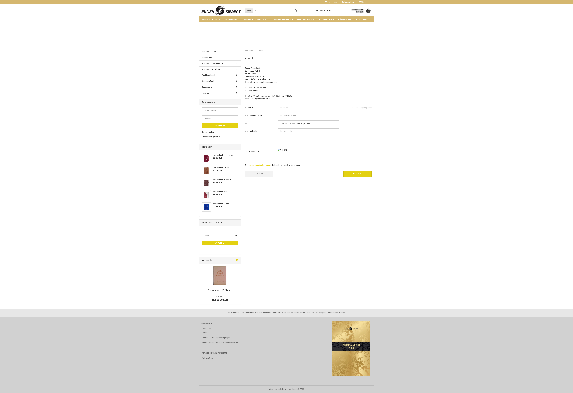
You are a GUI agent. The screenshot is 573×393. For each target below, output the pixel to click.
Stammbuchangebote (282, 19)
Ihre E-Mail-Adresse (253, 115)
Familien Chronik (305, 19)
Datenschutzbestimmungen (260, 165)
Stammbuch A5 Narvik (220, 290)
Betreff (248, 123)
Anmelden (220, 126)
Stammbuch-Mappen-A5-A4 (254, 19)
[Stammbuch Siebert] (221, 10)
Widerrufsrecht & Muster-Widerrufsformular (219, 343)
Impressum (206, 328)
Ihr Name (249, 107)
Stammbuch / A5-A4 (211, 19)
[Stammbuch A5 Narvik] (220, 275)
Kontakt (204, 332)
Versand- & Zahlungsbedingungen (215, 337)
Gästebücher (344, 19)
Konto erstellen (208, 132)
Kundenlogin (349, 2)
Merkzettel (365, 2)
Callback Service (208, 358)
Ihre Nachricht (251, 131)
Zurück (259, 174)
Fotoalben (361, 19)
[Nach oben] (564, 388)
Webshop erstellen (277, 389)
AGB (203, 348)
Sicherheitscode (252, 151)
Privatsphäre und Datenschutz (214, 353)
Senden (357, 174)
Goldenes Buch (326, 19)
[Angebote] (237, 260)
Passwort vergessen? (211, 136)
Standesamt (231, 19)
